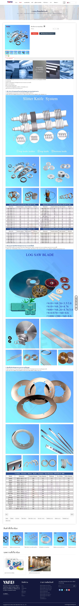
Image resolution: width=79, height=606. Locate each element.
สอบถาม (35, 33)
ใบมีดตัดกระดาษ (49, 518)
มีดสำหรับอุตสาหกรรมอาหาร (45, 594)
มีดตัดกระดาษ (57, 518)
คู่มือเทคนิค (24, 591)
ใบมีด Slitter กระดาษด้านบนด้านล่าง (10, 547)
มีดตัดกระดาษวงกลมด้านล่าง (38, 547)
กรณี (22, 589)
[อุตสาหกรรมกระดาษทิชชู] (15, 563)
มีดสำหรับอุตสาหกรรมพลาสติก (46, 586)
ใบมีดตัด (11, 518)
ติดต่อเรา (23, 595)
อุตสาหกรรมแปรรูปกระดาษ (34, 572)
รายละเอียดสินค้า (9, 58)
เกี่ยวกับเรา (24, 592)
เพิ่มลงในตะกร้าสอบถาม (48, 33)
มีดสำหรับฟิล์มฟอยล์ (44, 591)
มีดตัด (7, 518)
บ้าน (22, 585)
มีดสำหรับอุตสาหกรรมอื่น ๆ (45, 595)
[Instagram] (67, 590)
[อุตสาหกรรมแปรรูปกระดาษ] (39, 563)
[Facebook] (60, 590)
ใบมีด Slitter (23, 518)
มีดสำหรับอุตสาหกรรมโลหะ (45, 585)
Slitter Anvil (8, 520)
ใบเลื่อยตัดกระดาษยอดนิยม (23, 547)
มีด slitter (17, 518)
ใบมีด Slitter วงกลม (32, 518)
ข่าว (22, 594)
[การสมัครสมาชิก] (74, 586)
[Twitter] (64, 590)
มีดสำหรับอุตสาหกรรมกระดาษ (46, 588)
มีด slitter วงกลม (41, 518)
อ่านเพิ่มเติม (5, 593)
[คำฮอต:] (64, 2)
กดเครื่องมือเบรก (43, 598)
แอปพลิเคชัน (24, 588)
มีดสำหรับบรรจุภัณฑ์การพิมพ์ (45, 589)
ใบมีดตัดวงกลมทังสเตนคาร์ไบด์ (68, 547)
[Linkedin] (62, 590)
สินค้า (23, 586)
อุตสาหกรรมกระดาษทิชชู (9, 572)
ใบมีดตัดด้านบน (66, 518)
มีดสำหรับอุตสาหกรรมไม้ (45, 592)
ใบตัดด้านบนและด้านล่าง (52, 547)
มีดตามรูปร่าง (42, 597)
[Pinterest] (69, 590)
